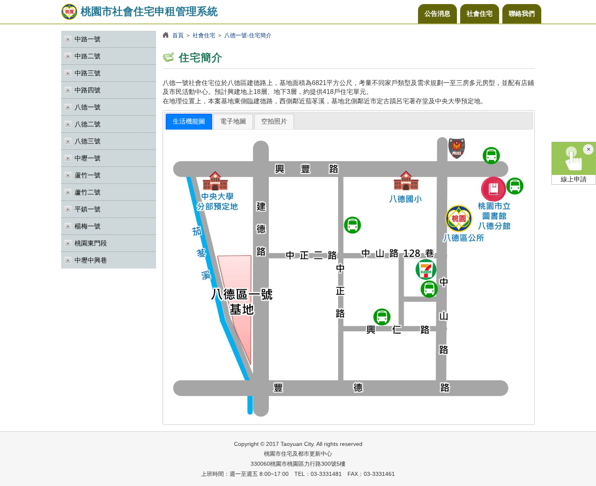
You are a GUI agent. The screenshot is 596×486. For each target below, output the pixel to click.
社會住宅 (480, 13)
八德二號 (88, 124)
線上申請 (574, 179)
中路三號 (88, 73)
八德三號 (88, 141)
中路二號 (88, 56)
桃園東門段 (91, 243)
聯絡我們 (522, 13)
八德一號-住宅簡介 (248, 35)
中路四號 (88, 90)
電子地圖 (233, 121)
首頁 (178, 35)
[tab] (189, 122)
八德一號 (88, 107)
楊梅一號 (88, 226)
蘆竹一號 (88, 175)
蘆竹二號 (88, 192)
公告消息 (437, 13)
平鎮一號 (88, 209)
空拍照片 (274, 121)
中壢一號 (88, 158)
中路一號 (88, 39)
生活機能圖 (189, 121)
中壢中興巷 (91, 260)
